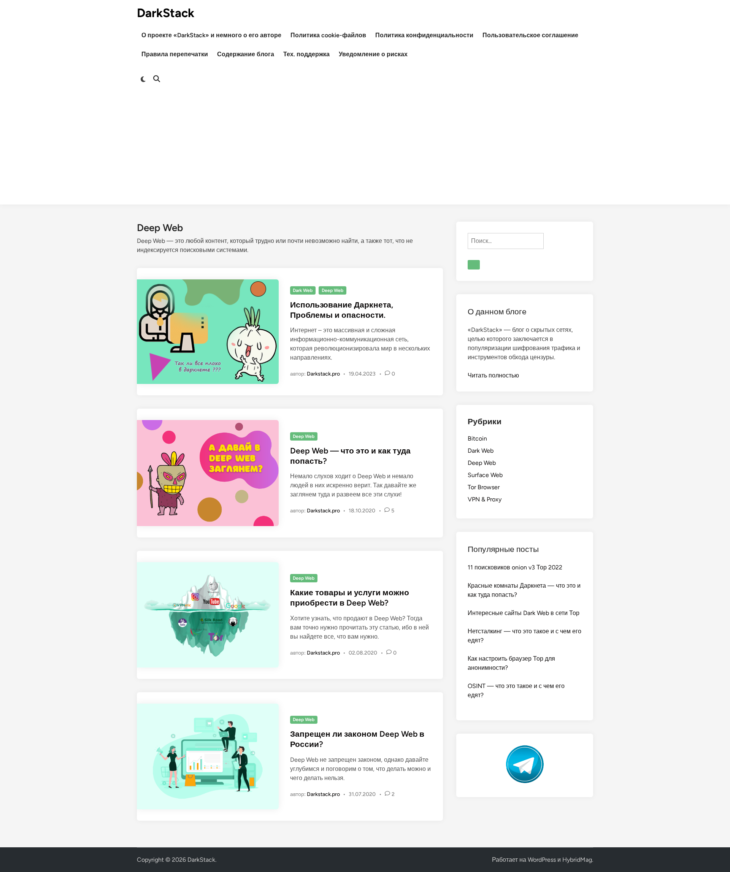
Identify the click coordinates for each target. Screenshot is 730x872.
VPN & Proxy (484, 499)
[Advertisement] (365, 151)
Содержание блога (245, 54)
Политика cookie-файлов (328, 35)
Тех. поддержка (306, 54)
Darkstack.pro (323, 374)
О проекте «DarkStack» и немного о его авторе (211, 35)
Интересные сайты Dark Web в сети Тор (523, 613)
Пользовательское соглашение (530, 35)
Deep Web (332, 290)
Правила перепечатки (174, 54)
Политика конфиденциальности (424, 35)
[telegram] (525, 781)
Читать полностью (493, 375)
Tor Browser (484, 487)
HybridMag (577, 859)
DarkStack (165, 13)
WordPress (542, 859)
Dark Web (303, 290)
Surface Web (485, 475)
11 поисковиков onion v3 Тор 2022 (515, 567)
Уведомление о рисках (373, 54)
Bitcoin (477, 438)
